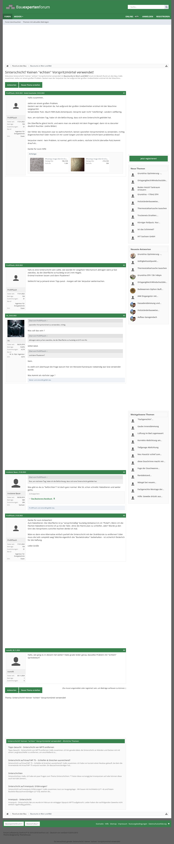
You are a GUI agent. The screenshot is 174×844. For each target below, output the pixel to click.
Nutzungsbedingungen (138, 824)
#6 (124, 650)
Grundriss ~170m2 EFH (148, 194)
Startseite (100, 824)
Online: (132, 16)
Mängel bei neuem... (147, 482)
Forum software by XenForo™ (26, 832)
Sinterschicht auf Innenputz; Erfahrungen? (27, 786)
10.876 (22, 347)
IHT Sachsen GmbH (146, 236)
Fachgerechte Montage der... (151, 489)
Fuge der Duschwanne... (149, 468)
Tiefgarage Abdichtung (148, 447)
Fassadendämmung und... (149, 303)
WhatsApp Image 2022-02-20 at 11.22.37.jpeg (60, 159)
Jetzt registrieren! (149, 158)
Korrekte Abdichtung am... (150, 440)
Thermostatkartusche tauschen (152, 208)
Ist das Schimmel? (146, 229)
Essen (23, 136)
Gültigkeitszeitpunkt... (148, 261)
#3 (124, 316)
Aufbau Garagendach (147, 317)
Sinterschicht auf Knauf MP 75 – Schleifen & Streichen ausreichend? (39, 760)
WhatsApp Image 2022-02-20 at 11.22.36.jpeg (101, 159)
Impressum (122, 824)
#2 (124, 265)
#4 (124, 472)
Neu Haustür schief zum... (150, 454)
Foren (7, 16)
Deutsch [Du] (31, 824)
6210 (23, 357)
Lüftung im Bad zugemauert (151, 433)
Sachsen (22, 505)
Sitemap (113, 824)
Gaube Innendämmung (148, 426)
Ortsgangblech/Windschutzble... (152, 180)
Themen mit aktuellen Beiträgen (36, 22)
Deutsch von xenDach (64, 832)
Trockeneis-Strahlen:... (148, 215)
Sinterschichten (15, 773)
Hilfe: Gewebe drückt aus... (150, 496)
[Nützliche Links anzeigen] (166, 66)
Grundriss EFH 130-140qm (149, 275)
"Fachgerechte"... (145, 419)
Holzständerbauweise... (148, 201)
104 (23, 124)
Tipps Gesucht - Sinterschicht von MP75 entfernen (31, 747)
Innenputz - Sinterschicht (19, 799)
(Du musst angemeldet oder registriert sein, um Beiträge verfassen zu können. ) (94, 688)
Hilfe (107, 824)
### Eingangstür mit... (148, 296)
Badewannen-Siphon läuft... (150, 289)
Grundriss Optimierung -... (150, 173)
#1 (124, 93)
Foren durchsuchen (13, 22)
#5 (124, 515)
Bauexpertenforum (13, 824)
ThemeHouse (25, 835)
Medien (17, 16)
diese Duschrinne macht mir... (151, 461)
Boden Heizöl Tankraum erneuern (149, 188)
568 (23, 500)
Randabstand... (145, 475)
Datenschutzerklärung (158, 824)
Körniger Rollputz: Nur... (149, 222)
